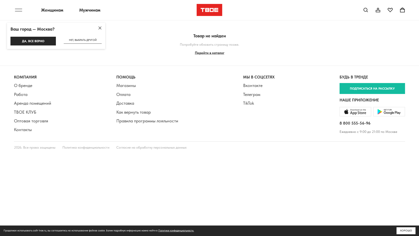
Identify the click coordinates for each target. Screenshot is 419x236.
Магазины (126, 85)
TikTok (248, 103)
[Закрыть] (100, 28)
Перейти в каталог (209, 53)
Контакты (23, 129)
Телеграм (251, 94)
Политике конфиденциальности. (176, 230)
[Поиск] (365, 10)
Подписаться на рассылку (372, 88)
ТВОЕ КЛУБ (25, 112)
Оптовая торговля (31, 120)
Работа (20, 94)
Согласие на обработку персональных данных (151, 147)
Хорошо (406, 230)
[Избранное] (390, 10)
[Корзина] (402, 10)
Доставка (125, 103)
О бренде (23, 85)
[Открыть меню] (18, 10)
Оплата (123, 94)
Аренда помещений (32, 103)
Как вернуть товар (133, 112)
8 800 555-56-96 (355, 123)
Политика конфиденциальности (85, 147)
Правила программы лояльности (147, 120)
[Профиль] (378, 10)
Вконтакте (253, 85)
